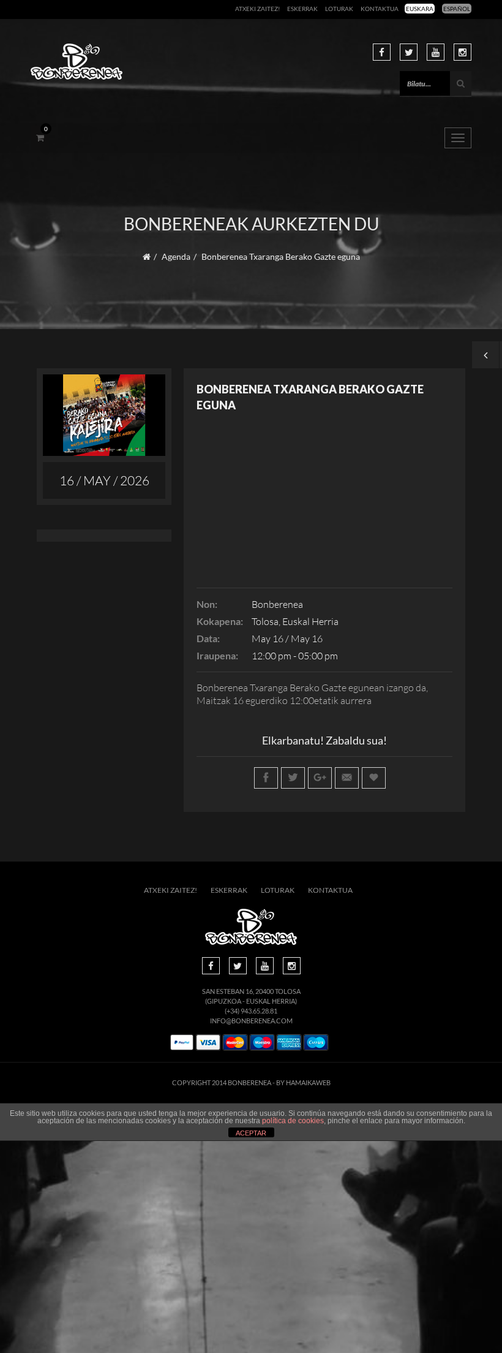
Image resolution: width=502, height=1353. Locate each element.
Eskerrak (302, 8)
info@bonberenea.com (251, 1021)
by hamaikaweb (303, 1082)
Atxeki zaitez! (257, 8)
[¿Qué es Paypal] (181, 1043)
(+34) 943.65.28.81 (251, 1011)
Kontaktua (380, 8)
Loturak (339, 8)
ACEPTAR (251, 1133)
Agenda (176, 256)
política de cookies (293, 1120)
